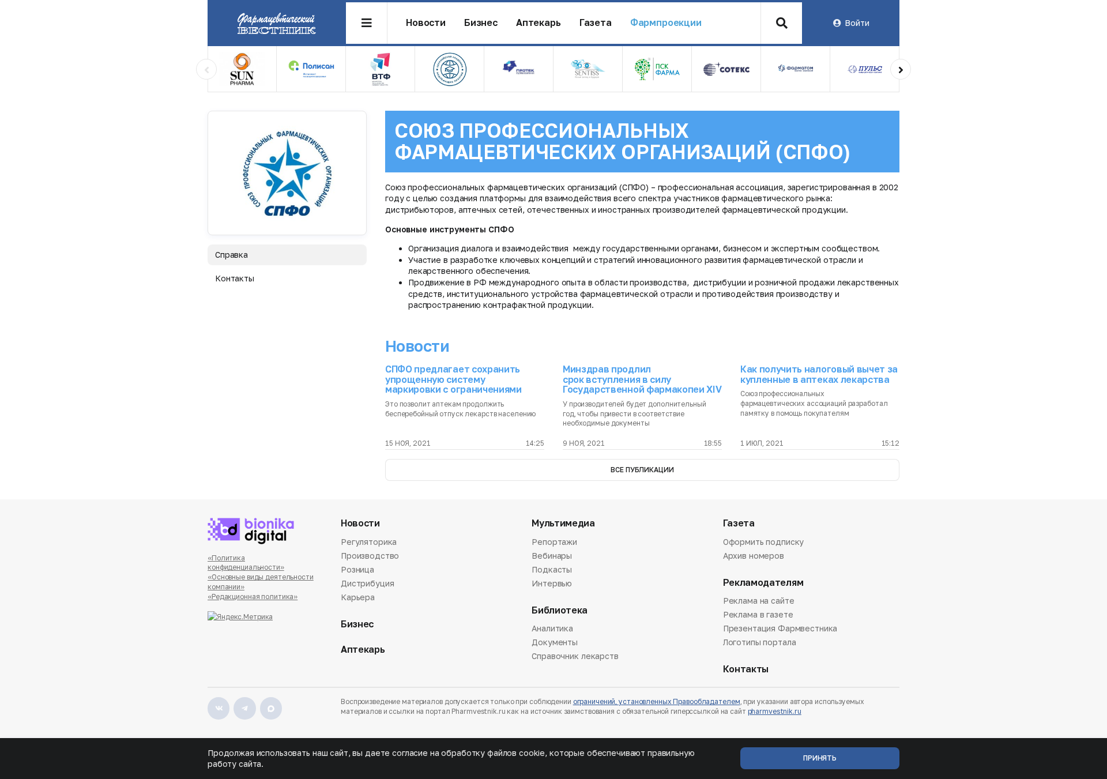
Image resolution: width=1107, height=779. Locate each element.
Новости (426, 22)
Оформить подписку (763, 543)
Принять (820, 758)
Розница (357, 569)
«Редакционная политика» (253, 596)
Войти (857, 23)
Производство (370, 555)
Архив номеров (753, 555)
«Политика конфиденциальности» (246, 563)
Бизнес (481, 22)
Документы (555, 642)
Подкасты (552, 569)
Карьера (358, 597)
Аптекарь (538, 22)
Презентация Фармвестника (780, 628)
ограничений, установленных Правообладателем (656, 701)
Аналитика (552, 629)
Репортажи (554, 543)
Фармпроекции (666, 22)
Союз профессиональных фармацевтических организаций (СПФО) (622, 141)
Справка (231, 254)
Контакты (234, 278)
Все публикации (642, 469)
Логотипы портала (759, 642)
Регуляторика (369, 543)
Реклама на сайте (759, 601)
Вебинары (552, 555)
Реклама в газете (758, 614)
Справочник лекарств (575, 656)
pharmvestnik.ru (774, 711)
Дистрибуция (367, 583)
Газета (595, 22)
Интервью (552, 583)
